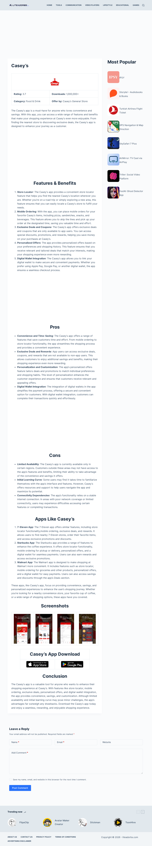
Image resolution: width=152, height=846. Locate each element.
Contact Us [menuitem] (27, 837)
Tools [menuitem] (59, 5)
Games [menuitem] (136, 5)
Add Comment (19, 752)
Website (106, 742)
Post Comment (20, 788)
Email (60, 742)
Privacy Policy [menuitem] (43, 837)
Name (15, 742)
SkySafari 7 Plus (128, 143)
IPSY (121, 77)
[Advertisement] (76, 32)
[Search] (143, 5)
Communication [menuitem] (73, 5)
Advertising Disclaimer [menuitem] (19, 841)
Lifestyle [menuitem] (107, 5)
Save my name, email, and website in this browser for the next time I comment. (50, 779)
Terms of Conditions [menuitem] (65, 837)
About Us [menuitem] (12, 837)
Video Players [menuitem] (92, 5)
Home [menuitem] (49, 5)
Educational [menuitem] (122, 5)
